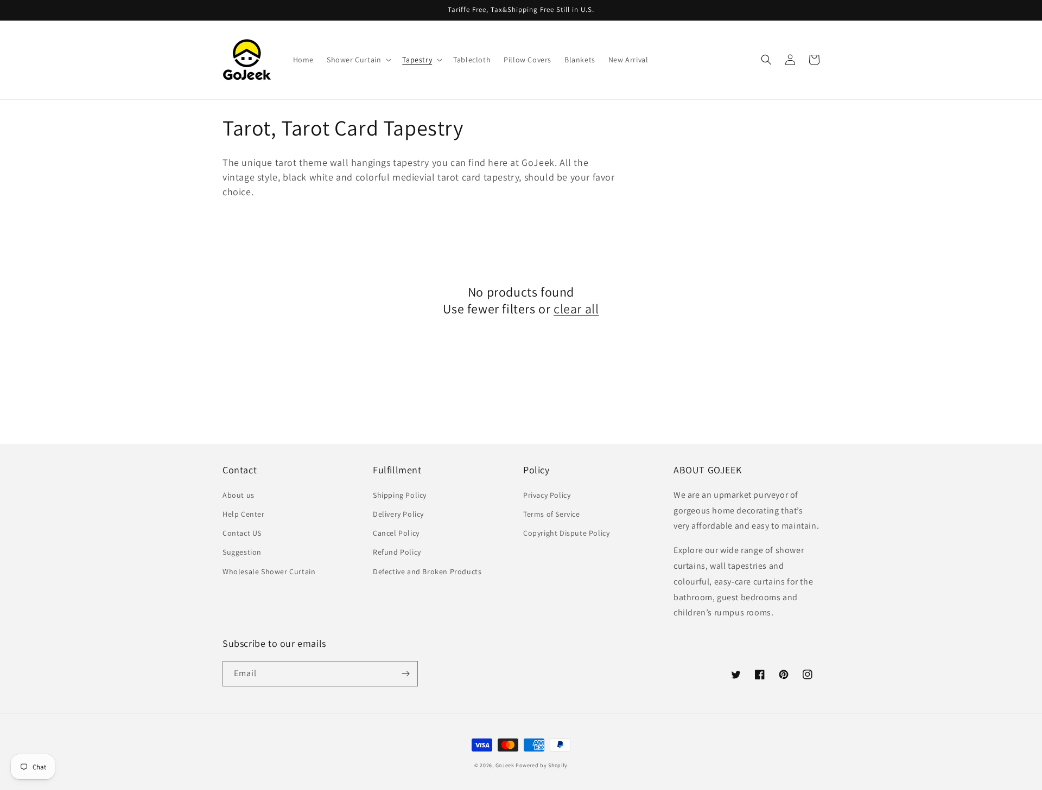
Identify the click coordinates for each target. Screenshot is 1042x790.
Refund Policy (397, 552)
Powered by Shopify (542, 765)
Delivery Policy (398, 514)
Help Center (244, 514)
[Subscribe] (405, 673)
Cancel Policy (396, 533)
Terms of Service (551, 514)
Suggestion (242, 552)
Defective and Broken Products (427, 571)
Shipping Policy (400, 495)
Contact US (242, 533)
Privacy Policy (546, 495)
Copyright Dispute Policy (566, 533)
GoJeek (504, 765)
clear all (576, 308)
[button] (358, 59)
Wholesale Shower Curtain (269, 571)
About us (239, 495)
